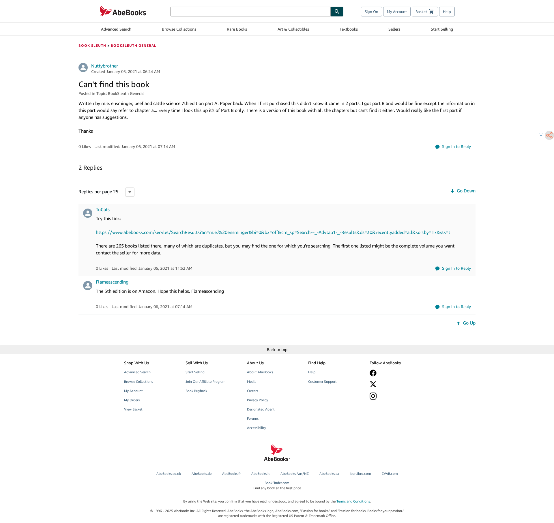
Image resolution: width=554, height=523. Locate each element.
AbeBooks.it (260, 473)
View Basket (133, 409)
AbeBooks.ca (329, 473)
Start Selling (442, 29)
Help (447, 11)
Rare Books (237, 29)
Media (251, 381)
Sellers (394, 29)
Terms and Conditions (353, 501)
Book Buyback (196, 391)
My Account (397, 11)
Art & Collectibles (293, 29)
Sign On (371, 11)
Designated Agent (261, 409)
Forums (253, 418)
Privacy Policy (257, 400)
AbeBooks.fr (231, 473)
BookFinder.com (277, 485)
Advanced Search (116, 29)
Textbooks (349, 29)
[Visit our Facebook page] (396, 373)
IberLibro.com (360, 473)
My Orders (132, 400)
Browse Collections (179, 29)
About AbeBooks (260, 372)
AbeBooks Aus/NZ (294, 473)
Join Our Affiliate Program (206, 381)
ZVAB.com (390, 473)
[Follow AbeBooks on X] (396, 384)
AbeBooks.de (202, 473)
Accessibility (256, 427)
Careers (252, 391)
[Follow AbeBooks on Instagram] (396, 396)
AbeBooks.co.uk (168, 473)
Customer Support (322, 381)
